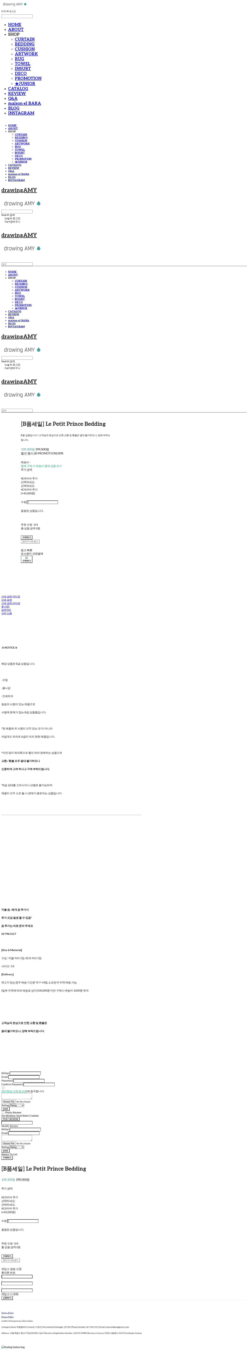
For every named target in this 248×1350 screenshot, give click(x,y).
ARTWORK (26, 54)
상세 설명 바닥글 (10, 603)
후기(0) (5, 606)
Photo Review (13, 1112)
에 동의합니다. (22, 1091)
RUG (19, 58)
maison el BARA (24, 103)
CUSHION (25, 49)
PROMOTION (28, 78)
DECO (21, 73)
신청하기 (7, 1297)
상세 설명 (6, 599)
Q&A (13, 98)
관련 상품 (6, 613)
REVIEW (17, 93)
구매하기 (7, 1157)
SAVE (5, 1109)
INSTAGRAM (21, 113)
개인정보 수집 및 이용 (14, 1091)
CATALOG (18, 88)
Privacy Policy (7, 1317)
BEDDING (25, 44)
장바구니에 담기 (11, 1260)
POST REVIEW (10, 1119)
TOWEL (22, 63)
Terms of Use (7, 1313)
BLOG (13, 108)
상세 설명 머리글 (10, 596)
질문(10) (6, 609)
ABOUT (16, 29)
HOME (14, 24)
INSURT (23, 68)
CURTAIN (25, 39)
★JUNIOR (25, 83)
